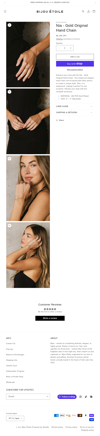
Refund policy (57, 427)
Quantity (59, 43)
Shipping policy (87, 430)
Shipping (59, 39)
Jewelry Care (11, 366)
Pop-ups (9, 349)
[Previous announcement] (4, 2)
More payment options (75, 69)
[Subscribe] (47, 396)
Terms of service (87, 427)
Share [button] (61, 120)
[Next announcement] (95, 2)
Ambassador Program (15, 371)
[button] (5, 11)
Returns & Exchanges (15, 355)
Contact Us (10, 343)
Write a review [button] (50, 318)
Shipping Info (11, 360)
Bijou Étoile (27, 427)
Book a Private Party (14, 377)
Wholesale (10, 382)
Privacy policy (71, 427)
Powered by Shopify (40, 427)
